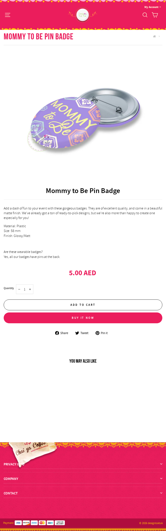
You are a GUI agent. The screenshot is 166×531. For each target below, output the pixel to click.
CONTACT (11, 493)
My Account (151, 7)
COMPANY (11, 478)
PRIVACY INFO (14, 464)
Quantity (9, 288)
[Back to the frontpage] (155, 36)
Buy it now (83, 318)
